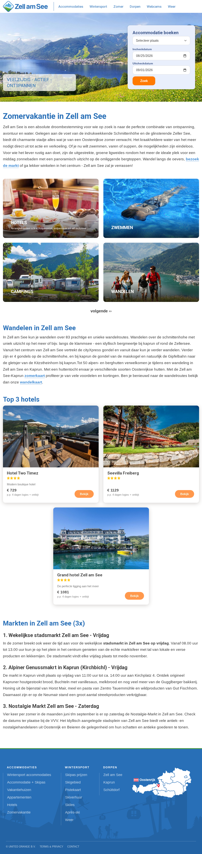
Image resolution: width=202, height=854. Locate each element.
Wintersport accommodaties (29, 775)
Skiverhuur (73, 797)
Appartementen (19, 797)
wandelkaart (31, 382)
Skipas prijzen (76, 775)
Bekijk (84, 494)
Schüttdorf (111, 790)
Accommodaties (70, 6)
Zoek (144, 81)
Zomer (118, 6)
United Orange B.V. (22, 846)
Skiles (70, 805)
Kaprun (109, 782)
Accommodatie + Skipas (26, 782)
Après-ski (72, 812)
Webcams (154, 6)
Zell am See (112, 775)
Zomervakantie (19, 812)
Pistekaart (73, 790)
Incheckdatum (142, 49)
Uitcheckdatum (143, 63)
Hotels (12, 805)
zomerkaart (34, 376)
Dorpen (135, 6)
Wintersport (98, 6)
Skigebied (73, 782)
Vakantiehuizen (19, 790)
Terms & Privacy (51, 846)
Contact (73, 846)
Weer (172, 6)
